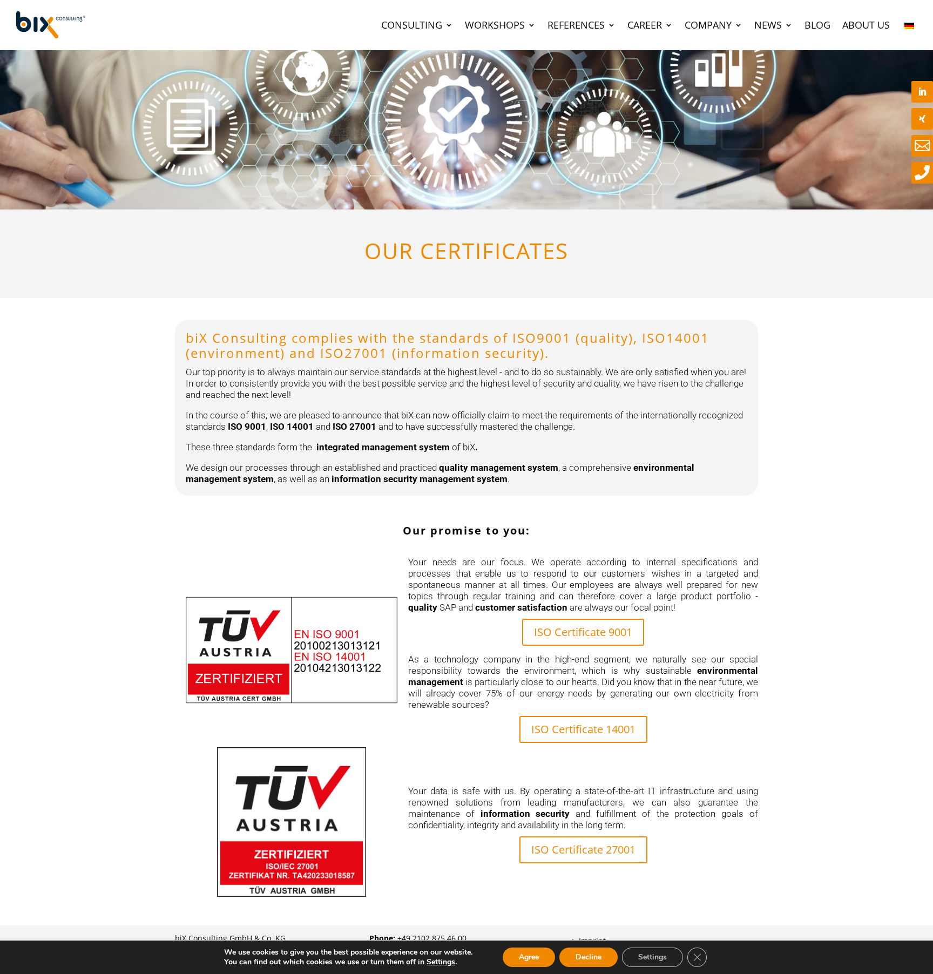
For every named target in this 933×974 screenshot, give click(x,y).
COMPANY (708, 24)
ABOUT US (866, 24)
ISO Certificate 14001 (583, 729)
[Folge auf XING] (922, 119)
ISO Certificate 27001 (583, 849)
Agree (529, 957)
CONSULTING (411, 24)
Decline (588, 957)
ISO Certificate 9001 (583, 632)
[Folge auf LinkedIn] (922, 92)
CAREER (644, 24)
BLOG (817, 24)
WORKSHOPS (495, 24)
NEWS (768, 24)
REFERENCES (576, 24)
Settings (441, 962)
